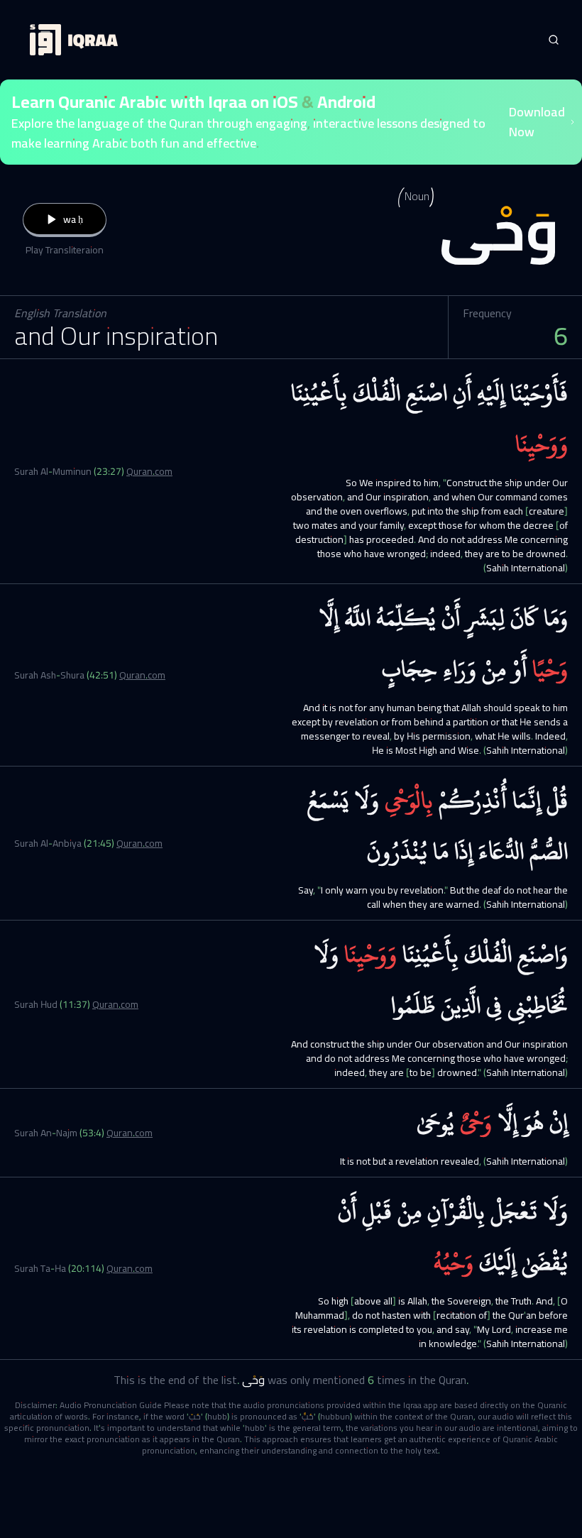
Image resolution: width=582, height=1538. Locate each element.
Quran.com (149, 471)
